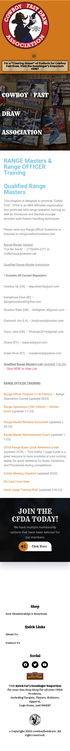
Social (35, 656)
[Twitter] (35, 664)
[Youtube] (44, 664)
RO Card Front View (16, 481)
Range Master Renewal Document (26, 422)
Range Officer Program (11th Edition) (28, 394)
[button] (34, 56)
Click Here (39, 546)
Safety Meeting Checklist (20, 473)
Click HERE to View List (22, 368)
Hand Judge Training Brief (21, 490)
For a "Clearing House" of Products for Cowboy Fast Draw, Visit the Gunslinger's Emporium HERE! (35, 66)
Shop (35, 606)
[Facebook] (25, 664)
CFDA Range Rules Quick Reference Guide (31, 447)
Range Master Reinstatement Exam (27, 435)
